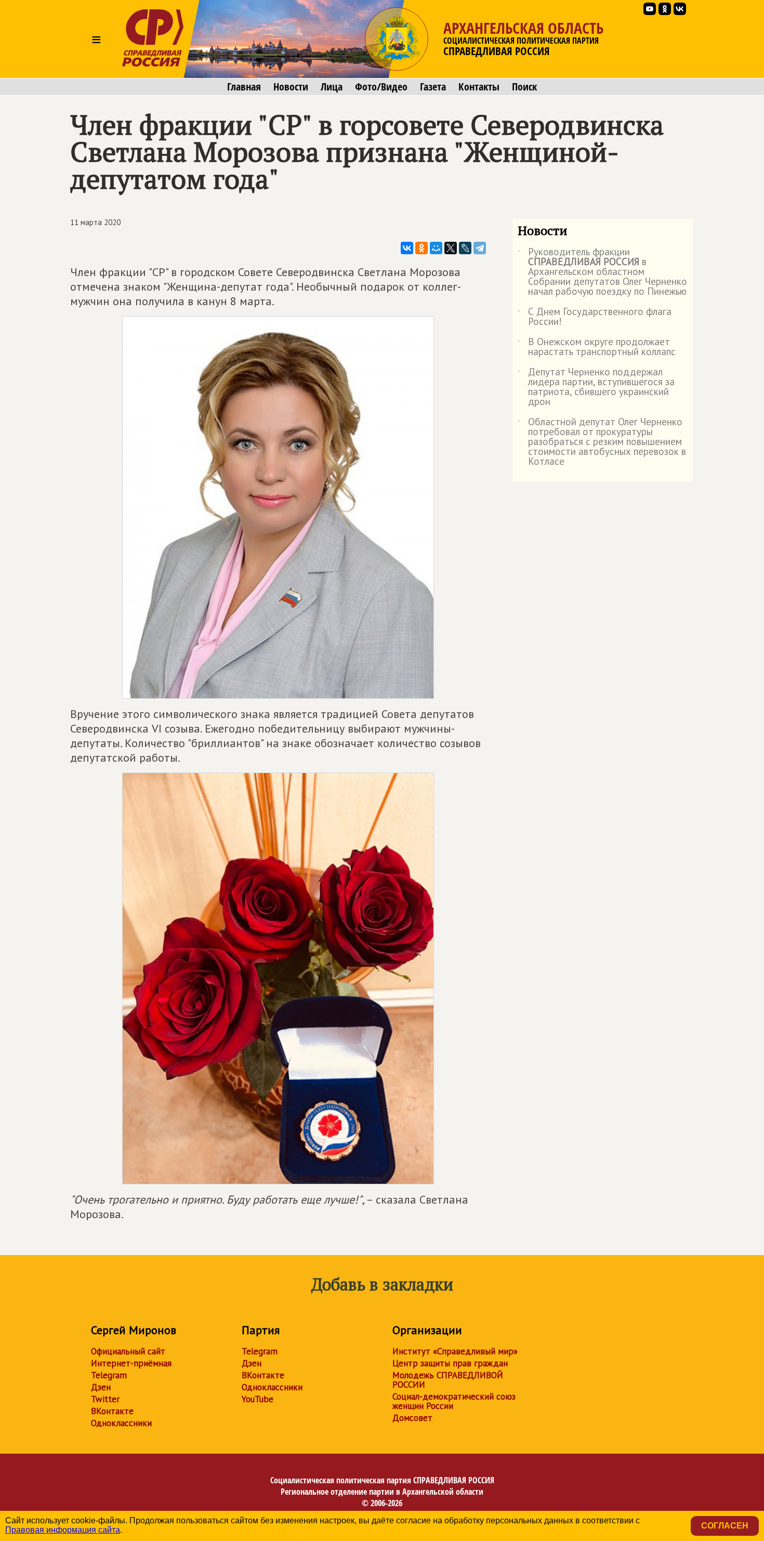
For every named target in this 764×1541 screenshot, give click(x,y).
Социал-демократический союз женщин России (454, 1401)
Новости (290, 87)
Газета (433, 87)
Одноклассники (121, 1423)
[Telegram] (479, 248)
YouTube (257, 1399)
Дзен (101, 1387)
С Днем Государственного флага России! (594, 317)
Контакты (478, 87)
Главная (244, 87)
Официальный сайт (128, 1351)
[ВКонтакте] (407, 248)
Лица (332, 87)
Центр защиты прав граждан (450, 1363)
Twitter (105, 1399)
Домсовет (412, 1417)
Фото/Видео (381, 87)
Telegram (109, 1375)
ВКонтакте (112, 1411)
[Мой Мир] (436, 248)
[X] (450, 248)
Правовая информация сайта (62, 1529)
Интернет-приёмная (131, 1363)
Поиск (524, 87)
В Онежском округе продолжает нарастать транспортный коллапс (597, 347)
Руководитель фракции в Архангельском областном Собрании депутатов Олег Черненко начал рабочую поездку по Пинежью (602, 272)
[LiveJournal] (465, 248)
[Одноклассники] (421, 248)
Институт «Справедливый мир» (455, 1351)
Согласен (724, 1525)
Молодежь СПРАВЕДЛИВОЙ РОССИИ (447, 1379)
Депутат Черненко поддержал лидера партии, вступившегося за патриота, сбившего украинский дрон (596, 387)
